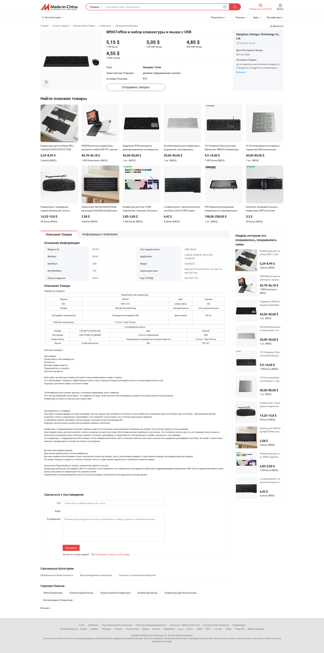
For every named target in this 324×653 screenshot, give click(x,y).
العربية (180, 629)
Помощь (240, 17)
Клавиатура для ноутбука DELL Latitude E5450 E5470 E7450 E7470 (270, 252)
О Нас (82, 625)
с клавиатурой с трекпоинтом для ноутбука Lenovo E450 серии (270, 480)
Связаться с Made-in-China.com (185, 625)
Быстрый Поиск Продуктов (216, 625)
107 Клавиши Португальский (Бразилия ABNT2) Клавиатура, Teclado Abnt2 (270, 353)
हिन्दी (208, 629)
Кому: (58, 511)
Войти (280, 8)
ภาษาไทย (217, 629)
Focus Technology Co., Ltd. (159, 635)
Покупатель (217, 17)
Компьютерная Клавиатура (115, 592)
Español (94, 629)
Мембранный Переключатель (56, 575)
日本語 (199, 629)
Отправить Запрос (136, 87)
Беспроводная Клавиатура (58, 600)
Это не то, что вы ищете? (76, 554)
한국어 (190, 629)
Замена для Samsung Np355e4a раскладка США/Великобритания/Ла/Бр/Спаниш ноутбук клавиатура (270, 429)
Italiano (145, 629)
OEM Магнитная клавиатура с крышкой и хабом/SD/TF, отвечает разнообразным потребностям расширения (270, 278)
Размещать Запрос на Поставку (111, 554)
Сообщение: (53, 518)
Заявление (93, 625)
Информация (239, 625)
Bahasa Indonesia (256, 629)
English (83, 629)
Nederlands (169, 629)
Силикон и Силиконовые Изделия (137, 575)
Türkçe (228, 629)
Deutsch (156, 629)
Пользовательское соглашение (117, 625)
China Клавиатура (53, 592)
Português (106, 629)
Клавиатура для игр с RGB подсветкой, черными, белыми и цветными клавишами (270, 455)
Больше (240, 72)
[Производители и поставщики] (58, 6)
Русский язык (132, 629)
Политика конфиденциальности (151, 625)
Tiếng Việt (239, 629)
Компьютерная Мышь (81, 592)
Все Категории (53, 17)
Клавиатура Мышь (148, 592)
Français (119, 629)
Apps (255, 17)
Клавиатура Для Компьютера (181, 592)
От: (58, 503)
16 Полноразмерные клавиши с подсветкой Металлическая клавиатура (270, 379)
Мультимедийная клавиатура (96, 575)
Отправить (71, 547)
